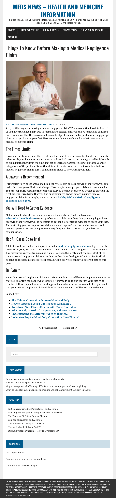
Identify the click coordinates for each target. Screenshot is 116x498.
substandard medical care (21, 218)
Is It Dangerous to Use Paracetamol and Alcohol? (33, 408)
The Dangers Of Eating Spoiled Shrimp (28, 416)
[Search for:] (54, 354)
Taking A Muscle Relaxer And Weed (26, 427)
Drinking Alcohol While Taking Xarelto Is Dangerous (35, 412)
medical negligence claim (73, 246)
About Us (12, 36)
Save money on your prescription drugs (26, 459)
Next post (68, 327)
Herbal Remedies (51, 30)
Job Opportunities (15, 452)
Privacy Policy (70, 30)
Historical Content (29, 30)
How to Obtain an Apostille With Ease (25, 382)
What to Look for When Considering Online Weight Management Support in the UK (48, 389)
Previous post (49, 327)
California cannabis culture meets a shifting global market (35, 379)
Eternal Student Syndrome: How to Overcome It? (33, 430)
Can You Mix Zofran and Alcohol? (25, 419)
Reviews (11, 30)
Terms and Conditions (92, 30)
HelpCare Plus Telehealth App (21, 465)
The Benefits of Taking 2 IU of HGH (26, 423)
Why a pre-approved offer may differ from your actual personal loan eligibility (46, 386)
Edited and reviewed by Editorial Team (35, 124)
